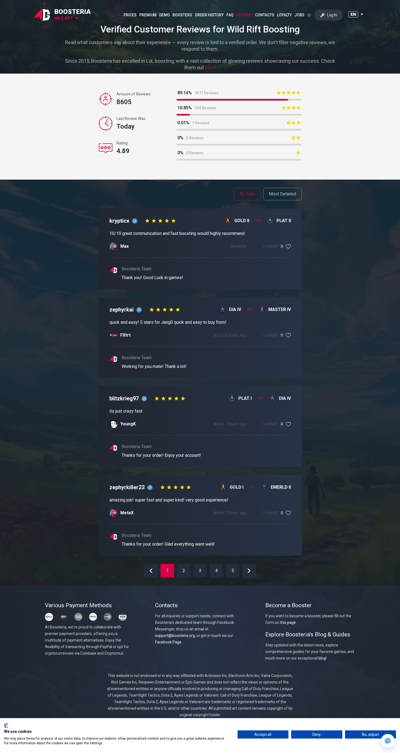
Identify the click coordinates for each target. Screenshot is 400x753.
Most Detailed (282, 193)
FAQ (229, 15)
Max (124, 246)
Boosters (182, 15)
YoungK (128, 424)
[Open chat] (388, 741)
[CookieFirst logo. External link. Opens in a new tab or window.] (6, 725)
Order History (209, 15)
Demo (164, 15)
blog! (322, 658)
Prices (130, 15)
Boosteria (72, 11)
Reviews (244, 15)
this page (288, 622)
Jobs (299, 15)
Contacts (264, 15)
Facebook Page (168, 642)
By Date (247, 193)
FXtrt (125, 335)
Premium (147, 15)
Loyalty (284, 15)
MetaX (127, 512)
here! (210, 67)
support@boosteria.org (175, 635)
